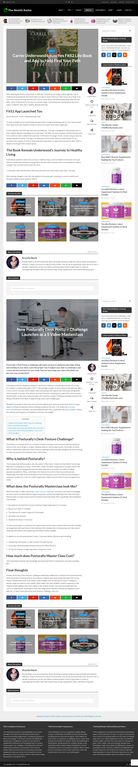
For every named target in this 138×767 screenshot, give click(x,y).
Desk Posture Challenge (44, 491)
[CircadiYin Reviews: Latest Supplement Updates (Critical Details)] (71, 21)
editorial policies (98, 752)
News (110, 10)
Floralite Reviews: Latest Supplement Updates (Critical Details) (103, 21)
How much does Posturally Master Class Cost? (25, 430)
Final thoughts (13, 433)
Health (88, 10)
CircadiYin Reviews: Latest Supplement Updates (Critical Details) (81, 21)
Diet (69, 10)
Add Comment (92, 124)
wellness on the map (118, 736)
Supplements (100, 10)
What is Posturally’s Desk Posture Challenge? (24, 423)
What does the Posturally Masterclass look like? (25, 428)
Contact (128, 10)
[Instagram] (114, 55)
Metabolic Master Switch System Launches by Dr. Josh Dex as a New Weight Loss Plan (69, 716)
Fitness (78, 10)
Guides (119, 10)
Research (129, 2)
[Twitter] (109, 55)
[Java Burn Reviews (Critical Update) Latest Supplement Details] (5, 21)
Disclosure (105, 2)
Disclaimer (114, 2)
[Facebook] (103, 55)
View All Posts (92, 252)
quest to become (126, 734)
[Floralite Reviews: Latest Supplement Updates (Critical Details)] (93, 21)
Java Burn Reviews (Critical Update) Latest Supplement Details (15, 21)
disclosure (64, 743)
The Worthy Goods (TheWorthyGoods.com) (38, 20)
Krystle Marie (91, 96)
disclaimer (53, 743)
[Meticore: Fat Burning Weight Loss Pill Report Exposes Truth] (115, 21)
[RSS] (125, 55)
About (61, 10)
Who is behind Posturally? (17, 425)
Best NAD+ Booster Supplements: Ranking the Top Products (60, 21)
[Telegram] (119, 55)
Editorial (121, 2)
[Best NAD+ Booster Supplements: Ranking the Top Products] (49, 21)
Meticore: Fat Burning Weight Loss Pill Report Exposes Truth (125, 21)
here (57, 591)
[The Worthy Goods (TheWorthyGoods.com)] (27, 20)
